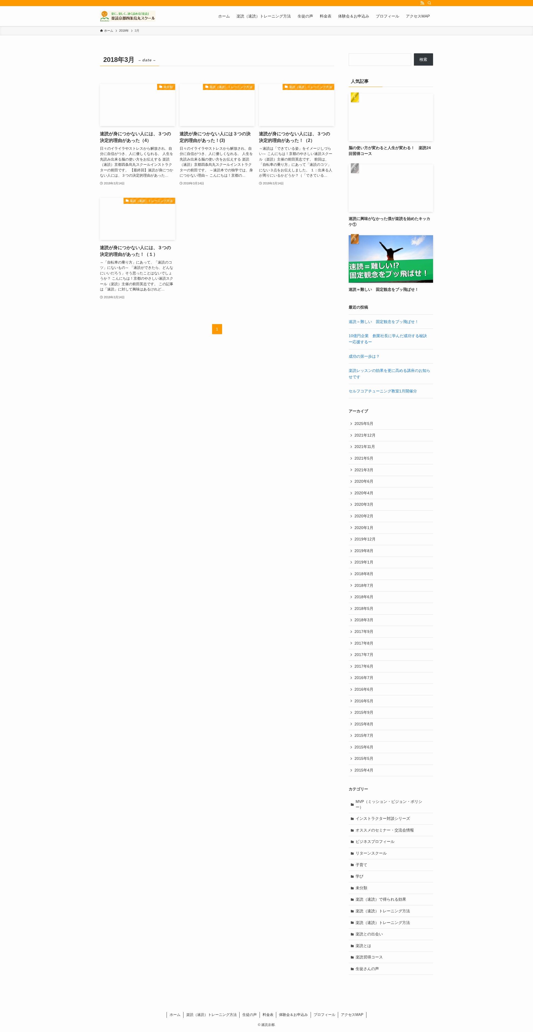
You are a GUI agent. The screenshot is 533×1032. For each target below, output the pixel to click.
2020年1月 (364, 527)
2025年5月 (364, 423)
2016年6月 (364, 689)
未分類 (361, 888)
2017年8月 (364, 643)
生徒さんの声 (367, 968)
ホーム (175, 1015)
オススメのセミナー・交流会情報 (385, 830)
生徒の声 (249, 1015)
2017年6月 (364, 666)
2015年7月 (364, 735)
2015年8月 (364, 724)
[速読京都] (127, 16)
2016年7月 (364, 677)
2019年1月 (364, 562)
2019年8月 (364, 550)
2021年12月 (365, 435)
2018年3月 (364, 620)
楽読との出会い (369, 934)
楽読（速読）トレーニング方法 (383, 911)
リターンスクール (371, 853)
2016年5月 (364, 701)
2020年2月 (364, 516)
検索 (423, 59)
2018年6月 (364, 597)
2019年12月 (365, 539)
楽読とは (363, 945)
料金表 (268, 1015)
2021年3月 (364, 470)
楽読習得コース (369, 957)
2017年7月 (364, 654)
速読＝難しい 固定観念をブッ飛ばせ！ (384, 321)
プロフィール (324, 1015)
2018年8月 (364, 574)
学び (359, 876)
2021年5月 (364, 458)
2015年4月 (364, 770)
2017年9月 (364, 631)
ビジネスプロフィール (375, 841)
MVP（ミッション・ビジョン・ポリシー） (389, 804)
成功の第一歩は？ (364, 356)
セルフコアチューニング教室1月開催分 (383, 391)
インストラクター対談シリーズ (383, 818)
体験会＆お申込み (293, 1015)
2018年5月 (364, 608)
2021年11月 (365, 446)
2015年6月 (364, 747)
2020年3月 (364, 504)
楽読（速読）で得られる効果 (381, 899)
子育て (361, 865)
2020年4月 (364, 493)
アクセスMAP (352, 1015)
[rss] (422, 3)
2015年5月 (364, 758)
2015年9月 (364, 712)
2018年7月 (364, 585)
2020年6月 (364, 481)
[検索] (429, 3)
